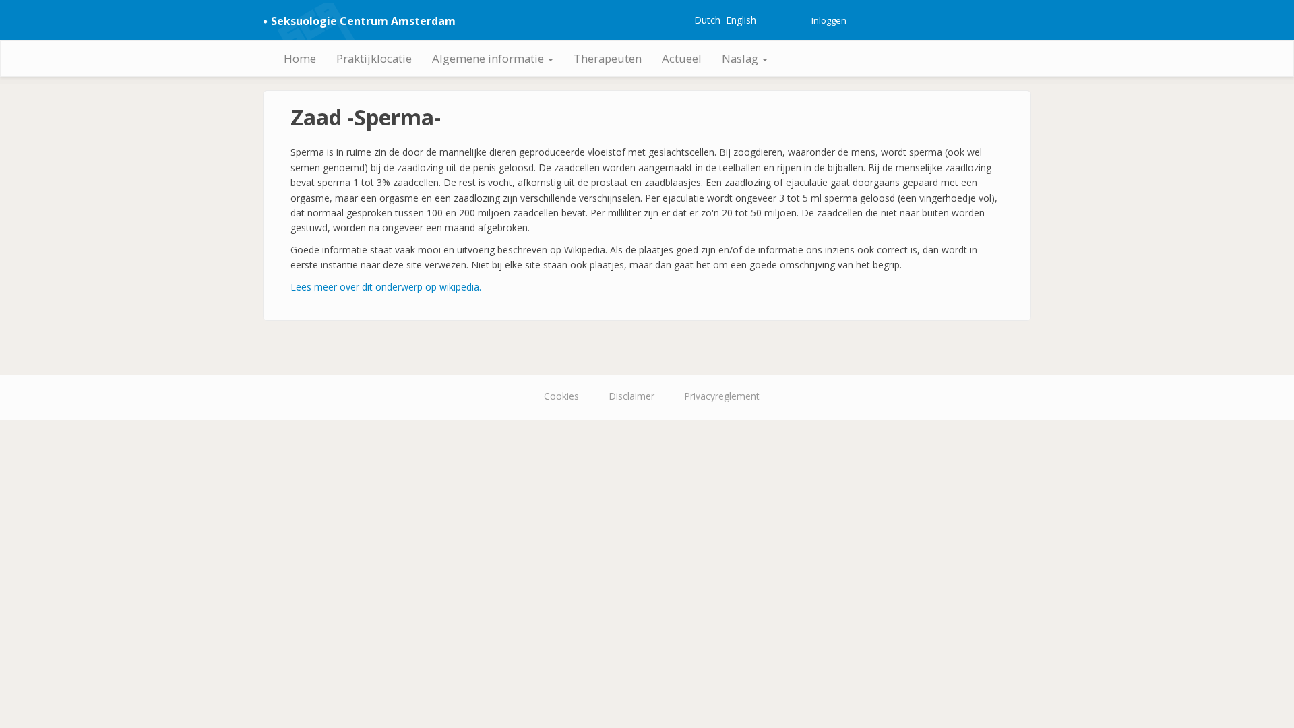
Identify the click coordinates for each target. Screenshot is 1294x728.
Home (300, 58)
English (741, 19)
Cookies (561, 396)
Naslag (741, 58)
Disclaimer (631, 396)
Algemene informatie (489, 58)
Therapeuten (608, 58)
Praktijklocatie (374, 58)
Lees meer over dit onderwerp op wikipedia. (385, 286)
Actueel (682, 58)
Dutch (707, 19)
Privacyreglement (722, 396)
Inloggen (828, 20)
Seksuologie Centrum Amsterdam (363, 21)
